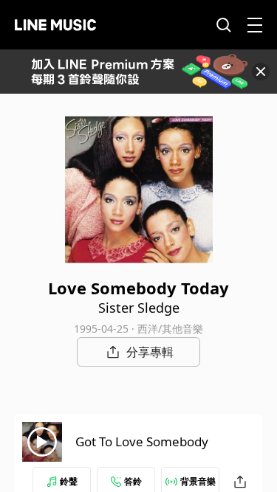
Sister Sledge (138, 307)
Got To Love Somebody (141, 441)
